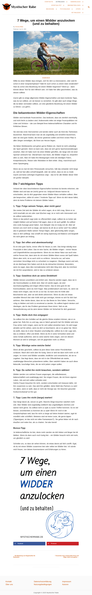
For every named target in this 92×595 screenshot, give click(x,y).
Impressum (66, 582)
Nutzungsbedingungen (43, 584)
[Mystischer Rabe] (20, 7)
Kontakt (9, 582)
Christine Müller (19, 26)
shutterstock (46, 78)
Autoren (65, 584)
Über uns (9, 584)
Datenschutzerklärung (42, 582)
